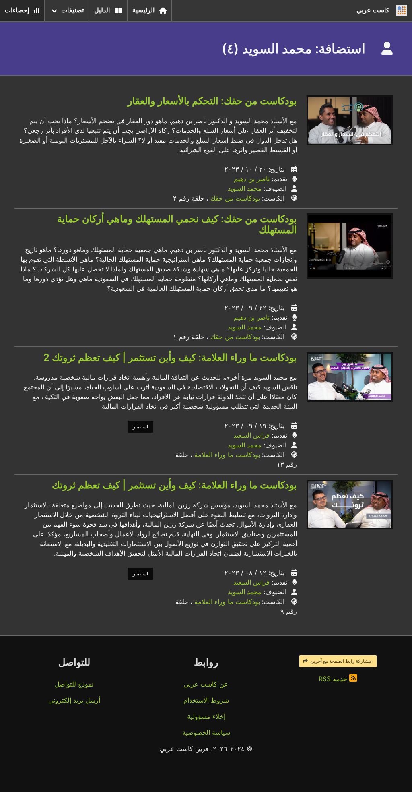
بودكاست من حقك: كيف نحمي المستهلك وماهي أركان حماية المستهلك (177, 224)
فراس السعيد (251, 435)
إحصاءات (17, 10)
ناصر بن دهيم (252, 179)
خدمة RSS (334, 679)
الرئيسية (143, 10)
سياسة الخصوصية (206, 732)
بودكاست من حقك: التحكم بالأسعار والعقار (212, 101)
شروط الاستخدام (206, 700)
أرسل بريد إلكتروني (74, 700)
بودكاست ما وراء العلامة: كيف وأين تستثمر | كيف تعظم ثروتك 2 (170, 357)
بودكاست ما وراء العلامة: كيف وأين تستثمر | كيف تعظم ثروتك (174, 485)
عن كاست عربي (206, 684)
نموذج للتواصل (74, 684)
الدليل (102, 10)
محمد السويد (245, 188)
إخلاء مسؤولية (206, 716)
